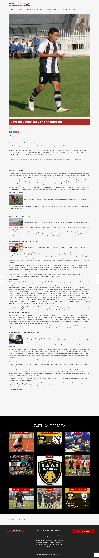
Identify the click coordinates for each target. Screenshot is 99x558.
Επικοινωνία (85, 531)
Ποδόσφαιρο (29, 9)
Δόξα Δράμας (19, 9)
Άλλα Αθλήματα (66, 9)
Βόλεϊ (47, 9)
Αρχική (11, 9)
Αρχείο (75, 9)
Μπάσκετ (39, 9)
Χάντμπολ (55, 9)
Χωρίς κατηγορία (25, 432)
